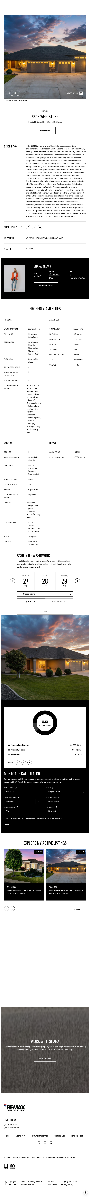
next (17, 93)
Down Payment (10, 797)
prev (11, 93)
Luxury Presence (52, 1183)
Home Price (9, 787)
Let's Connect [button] (45, 1058)
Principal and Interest (20, 745)
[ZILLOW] (51, 1143)
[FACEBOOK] (39, 1143)
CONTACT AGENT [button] (46, 286)
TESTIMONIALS (59, 1136)
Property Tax (51, 797)
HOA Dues (50, 807)
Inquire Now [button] (45, 131)
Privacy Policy (66, 1184)
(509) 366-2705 (11, 1125)
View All (77, 909)
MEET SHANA (20, 1136)
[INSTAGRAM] (45, 1143)
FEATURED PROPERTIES (40, 1136)
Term (48, 787)
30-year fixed (54, 791)
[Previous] (12, 580)
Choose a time (28, 594)
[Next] (77, 580)
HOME (7, 1136)
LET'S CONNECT (77, 1136)
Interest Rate (9, 807)
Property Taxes (18, 750)
